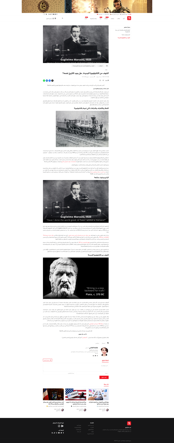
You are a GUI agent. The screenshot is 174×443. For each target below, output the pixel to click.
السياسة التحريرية (90, 433)
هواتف (92, 431)
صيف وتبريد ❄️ (106, 14)
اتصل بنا (92, 427)
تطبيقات (106, 18)
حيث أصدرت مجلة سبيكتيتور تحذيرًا (98, 172)
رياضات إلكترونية (93, 18)
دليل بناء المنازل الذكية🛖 (114, 14)
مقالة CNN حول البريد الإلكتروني (96, 324)
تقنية (106, 69)
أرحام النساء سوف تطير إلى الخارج (69, 161)
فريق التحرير (79, 425)
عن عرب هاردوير (91, 425)
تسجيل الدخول (49, 18)
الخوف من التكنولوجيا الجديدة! (124, 37)
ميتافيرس (97, 343)
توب (100, 18)
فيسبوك (103, 343)
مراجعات (112, 18)
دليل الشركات (78, 429)
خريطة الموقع (91, 429)
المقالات (100, 66)
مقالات (118, 18)
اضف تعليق (104, 377)
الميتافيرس (84, 337)
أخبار (124, 18)
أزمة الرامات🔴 (99, 14)
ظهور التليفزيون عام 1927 (84, 242)
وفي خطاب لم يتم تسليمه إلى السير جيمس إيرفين (79, 235)
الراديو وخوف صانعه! (126, 34)
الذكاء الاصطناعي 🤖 (123, 14)
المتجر (86, 18)
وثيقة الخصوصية (78, 427)
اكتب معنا (79, 431)
